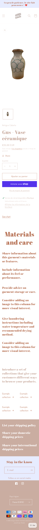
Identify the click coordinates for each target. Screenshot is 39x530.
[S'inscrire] (31, 470)
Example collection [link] (6, 395)
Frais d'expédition (17, 149)
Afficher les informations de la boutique (17, 205)
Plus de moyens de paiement (19, 190)
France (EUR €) (18, 502)
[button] (3, 16)
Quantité (5, 161)
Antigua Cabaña (15, 520)
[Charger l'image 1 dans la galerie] (8, 114)
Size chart (6, 216)
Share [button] (7, 155)
